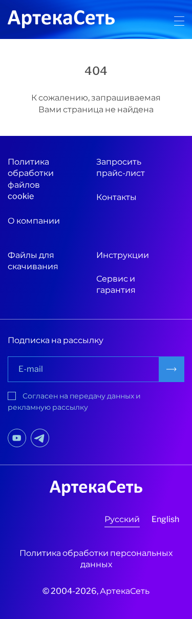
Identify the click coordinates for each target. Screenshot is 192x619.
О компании (34, 221)
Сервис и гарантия (116, 284)
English (165, 519)
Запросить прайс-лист (120, 167)
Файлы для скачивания (33, 260)
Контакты (116, 197)
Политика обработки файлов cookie (31, 179)
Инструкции (122, 255)
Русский (122, 519)
